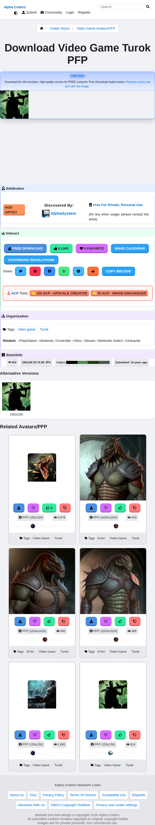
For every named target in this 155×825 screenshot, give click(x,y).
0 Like (63, 248)
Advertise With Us (31, 805)
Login (70, 12)
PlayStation (28, 341)
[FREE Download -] (91, 508)
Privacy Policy (53, 795)
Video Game (41, 538)
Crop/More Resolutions (31, 260)
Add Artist (11, 209)
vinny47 (126, 526)
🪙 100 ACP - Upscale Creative (59, 293)
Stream (89, 341)
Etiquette (138, 795)
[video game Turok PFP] (113, 695)
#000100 (72, 362)
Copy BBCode (118, 271)
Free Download (27, 248)
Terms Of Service (83, 795)
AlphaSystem (63, 213)
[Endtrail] (113, 468)
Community (53, 12)
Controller (63, 341)
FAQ (33, 795)
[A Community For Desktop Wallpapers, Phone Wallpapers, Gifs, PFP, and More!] (41, 28)
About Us (17, 795)
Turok (44, 329)
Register (84, 12)
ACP (15, 293)
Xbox (77, 341)
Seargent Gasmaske (54, 526)
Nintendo (46, 341)
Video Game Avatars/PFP (96, 28)
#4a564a (104, 362)
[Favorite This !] (106, 508)
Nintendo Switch (110, 341)
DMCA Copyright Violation (70, 805)
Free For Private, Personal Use (118, 205)
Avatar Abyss (60, 28)
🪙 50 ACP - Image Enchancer (119, 293)
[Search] (148, 6)
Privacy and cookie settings (116, 805)
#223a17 (93, 362)
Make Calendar (130, 248)
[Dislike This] (134, 508)
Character (132, 341)
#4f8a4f (83, 362)
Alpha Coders (15, 7)
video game (27, 329)
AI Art (101, 538)
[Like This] (120, 508)
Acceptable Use (114, 795)
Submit (31, 12)
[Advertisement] (77, 151)
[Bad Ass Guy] (42, 695)
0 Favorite (93, 248)
